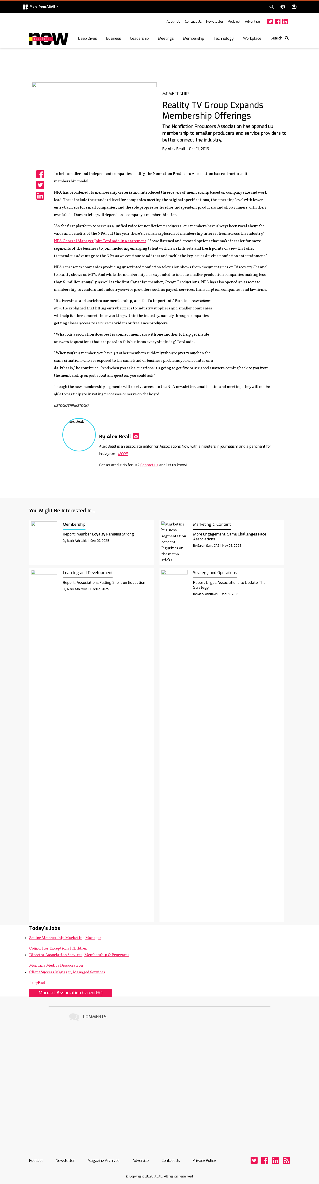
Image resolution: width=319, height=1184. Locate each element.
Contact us (149, 465)
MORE (123, 453)
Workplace (252, 38)
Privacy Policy (204, 1160)
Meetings (166, 38)
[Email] (136, 436)
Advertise (252, 21)
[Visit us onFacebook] (277, 21)
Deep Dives (87, 38)
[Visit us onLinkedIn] (285, 21)
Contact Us (193, 21)
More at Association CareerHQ (71, 993)
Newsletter (214, 21)
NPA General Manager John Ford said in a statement (100, 241)
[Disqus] (159, 1080)
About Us (174, 21)
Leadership (139, 38)
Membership (193, 38)
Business (113, 38)
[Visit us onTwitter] (270, 21)
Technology (223, 38)
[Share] (40, 174)
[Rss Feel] (286, 1160)
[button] (40, 7)
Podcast (234, 21)
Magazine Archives (104, 1160)
